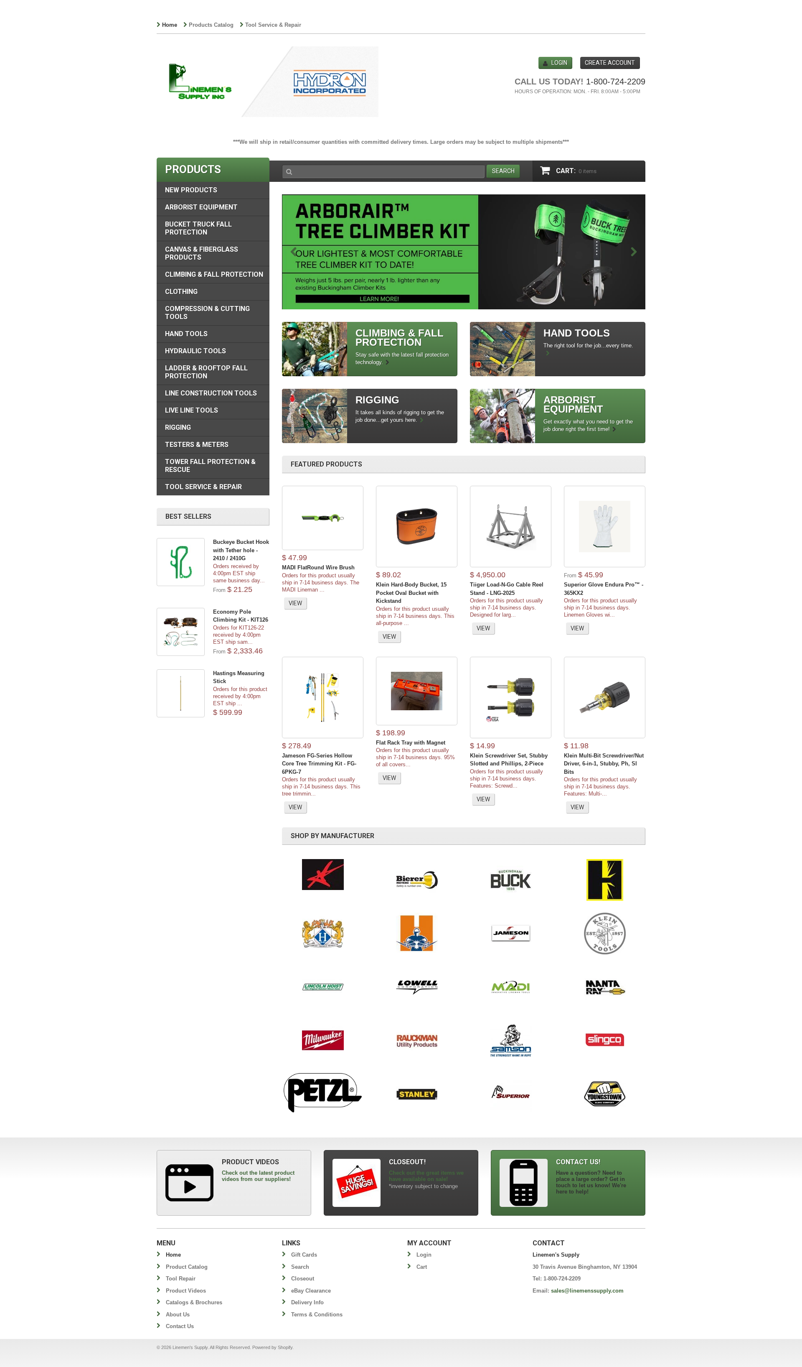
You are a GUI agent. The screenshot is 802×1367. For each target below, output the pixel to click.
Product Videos (186, 1291)
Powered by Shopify (272, 1347)
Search (300, 1267)
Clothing (181, 292)
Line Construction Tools (211, 393)
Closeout (302, 1278)
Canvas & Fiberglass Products (201, 253)
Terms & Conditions (317, 1314)
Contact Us (180, 1326)
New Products (191, 190)
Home (169, 25)
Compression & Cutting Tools (207, 313)
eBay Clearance (311, 1291)
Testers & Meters (196, 445)
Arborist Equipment (201, 207)
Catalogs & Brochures (194, 1302)
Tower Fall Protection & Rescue (210, 466)
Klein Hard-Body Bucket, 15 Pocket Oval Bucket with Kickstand (411, 592)
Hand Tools (186, 334)
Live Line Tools (191, 410)
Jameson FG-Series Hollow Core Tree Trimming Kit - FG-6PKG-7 (319, 763)
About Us (178, 1314)
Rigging (178, 427)
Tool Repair (180, 1278)
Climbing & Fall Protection (214, 274)
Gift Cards (304, 1255)
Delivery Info (307, 1302)
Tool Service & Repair (273, 25)
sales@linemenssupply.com (587, 1291)
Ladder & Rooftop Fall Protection (206, 372)
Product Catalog (187, 1267)
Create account (610, 62)
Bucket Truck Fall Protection (198, 228)
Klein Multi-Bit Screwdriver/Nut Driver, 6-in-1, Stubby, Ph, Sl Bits (604, 763)
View (295, 603)
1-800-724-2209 (615, 81)
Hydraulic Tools (195, 351)
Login (559, 62)
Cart (421, 1267)
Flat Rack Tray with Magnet (410, 743)
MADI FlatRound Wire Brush (318, 567)
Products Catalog (211, 25)
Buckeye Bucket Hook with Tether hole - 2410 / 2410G (241, 550)
